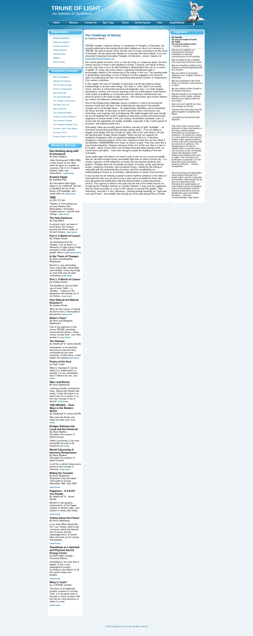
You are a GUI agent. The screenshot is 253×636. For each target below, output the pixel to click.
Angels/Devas (177, 22)
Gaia (159, 22)
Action (125, 22)
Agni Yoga (108, 22)
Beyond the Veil (59, 93)
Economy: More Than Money (65, 128)
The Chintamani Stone (62, 113)
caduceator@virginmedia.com (100, 58)
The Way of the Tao (61, 105)
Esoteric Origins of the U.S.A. (65, 136)
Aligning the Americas (62, 81)
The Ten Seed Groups (62, 85)
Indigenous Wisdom (61, 42)
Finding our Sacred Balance (64, 117)
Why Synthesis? (60, 109)
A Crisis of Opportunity (62, 89)
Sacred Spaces (142, 22)
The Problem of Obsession (64, 101)
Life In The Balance (61, 77)
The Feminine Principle (62, 121)
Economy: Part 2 (60, 132)
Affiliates (56, 58)
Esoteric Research (61, 46)
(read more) (70, 194)
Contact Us (91, 22)
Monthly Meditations (61, 38)
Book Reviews (59, 62)
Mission (73, 22)
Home (56, 22)
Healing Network (60, 50)
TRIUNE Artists (59, 54)
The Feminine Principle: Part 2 (65, 125)
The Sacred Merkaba (62, 97)
